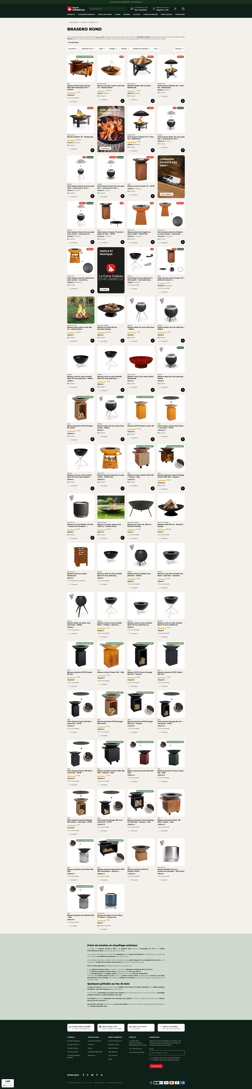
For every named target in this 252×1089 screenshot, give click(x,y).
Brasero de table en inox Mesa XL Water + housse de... (109, 916)
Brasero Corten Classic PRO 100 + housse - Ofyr (140, 476)
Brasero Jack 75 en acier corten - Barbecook (141, 377)
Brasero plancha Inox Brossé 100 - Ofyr (80, 916)
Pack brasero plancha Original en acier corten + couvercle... (170, 233)
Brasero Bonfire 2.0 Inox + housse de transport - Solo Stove (171, 870)
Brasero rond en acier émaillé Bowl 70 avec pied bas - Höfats (80, 377)
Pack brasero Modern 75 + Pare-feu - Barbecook (140, 138)
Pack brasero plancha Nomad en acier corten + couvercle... (80, 279)
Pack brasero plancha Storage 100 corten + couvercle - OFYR (79, 821)
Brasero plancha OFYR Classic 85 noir (79, 673)
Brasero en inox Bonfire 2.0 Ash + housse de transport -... (80, 525)
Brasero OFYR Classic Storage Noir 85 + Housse (139, 673)
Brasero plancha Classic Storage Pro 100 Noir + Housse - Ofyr (140, 821)
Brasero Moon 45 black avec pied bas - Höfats (139, 574)
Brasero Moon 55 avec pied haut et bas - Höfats (110, 427)
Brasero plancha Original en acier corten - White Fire (139, 233)
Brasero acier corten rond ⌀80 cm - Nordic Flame (79, 328)
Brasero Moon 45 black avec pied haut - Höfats (78, 624)
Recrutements (113, 1048)
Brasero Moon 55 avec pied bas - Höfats (171, 377)
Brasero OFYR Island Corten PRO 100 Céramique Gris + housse (78, 87)
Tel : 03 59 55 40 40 (135, 1049)
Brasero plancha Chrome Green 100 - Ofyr (170, 772)
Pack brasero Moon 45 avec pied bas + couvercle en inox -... (171, 138)
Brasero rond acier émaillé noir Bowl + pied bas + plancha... (170, 574)
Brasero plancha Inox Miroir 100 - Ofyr (80, 870)
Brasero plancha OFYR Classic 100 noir (170, 673)
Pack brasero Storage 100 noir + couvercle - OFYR (110, 821)
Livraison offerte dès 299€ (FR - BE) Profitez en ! (126, 2)
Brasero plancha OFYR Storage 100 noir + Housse (140, 722)
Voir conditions (166, 194)
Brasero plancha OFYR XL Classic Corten (138, 870)
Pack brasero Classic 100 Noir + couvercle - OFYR (80, 772)
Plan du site (88, 1082)
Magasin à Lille (113, 1044)
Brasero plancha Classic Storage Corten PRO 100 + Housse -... (171, 476)
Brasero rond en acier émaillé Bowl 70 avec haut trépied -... (79, 476)
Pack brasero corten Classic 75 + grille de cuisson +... (171, 279)
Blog (110, 1059)
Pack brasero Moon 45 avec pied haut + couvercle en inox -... (80, 187)
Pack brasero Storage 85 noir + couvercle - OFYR (170, 722)
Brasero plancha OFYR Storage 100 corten (110, 722)
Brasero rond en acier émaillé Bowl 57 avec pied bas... (109, 574)
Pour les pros (112, 1055)
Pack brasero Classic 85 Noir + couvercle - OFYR (79, 722)
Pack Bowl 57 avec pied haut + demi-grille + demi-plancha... (140, 279)
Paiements (91, 1055)
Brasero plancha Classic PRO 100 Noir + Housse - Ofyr (111, 772)
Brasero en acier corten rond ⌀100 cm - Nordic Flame (109, 525)
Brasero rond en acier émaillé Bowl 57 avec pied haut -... (109, 377)
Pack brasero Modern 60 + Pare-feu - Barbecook (171, 86)
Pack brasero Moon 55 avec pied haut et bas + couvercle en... (80, 233)
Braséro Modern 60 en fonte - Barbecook (139, 86)
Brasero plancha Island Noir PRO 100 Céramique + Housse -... (110, 870)
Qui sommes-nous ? (115, 1041)
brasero (98, 37)
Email (151, 1049)
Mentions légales (99, 1082)
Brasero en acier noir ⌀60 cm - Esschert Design (139, 525)
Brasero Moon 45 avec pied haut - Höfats (140, 328)
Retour (90, 1048)
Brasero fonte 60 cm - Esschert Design (170, 525)
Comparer (73, 101)
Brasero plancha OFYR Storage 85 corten (80, 427)
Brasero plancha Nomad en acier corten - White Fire (110, 476)
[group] (73, 48)
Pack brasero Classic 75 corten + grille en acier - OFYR (110, 233)
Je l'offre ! (104, 289)
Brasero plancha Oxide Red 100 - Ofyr (140, 772)
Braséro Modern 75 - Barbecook (80, 137)
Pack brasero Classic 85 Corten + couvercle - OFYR (170, 427)
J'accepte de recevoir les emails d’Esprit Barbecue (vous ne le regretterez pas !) (166, 1059)
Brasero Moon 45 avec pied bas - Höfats (171, 328)
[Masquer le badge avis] (12, 1081)
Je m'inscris (156, 1066)
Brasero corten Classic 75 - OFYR (141, 186)
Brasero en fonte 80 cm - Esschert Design (107, 328)
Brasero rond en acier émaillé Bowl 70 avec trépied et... (170, 624)
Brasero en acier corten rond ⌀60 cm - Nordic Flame (110, 86)
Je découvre (105, 148)
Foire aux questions (94, 1041)
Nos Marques (112, 1052)
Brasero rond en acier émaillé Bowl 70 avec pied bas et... (139, 624)
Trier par (178, 49)
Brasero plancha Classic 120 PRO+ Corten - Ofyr (169, 821)
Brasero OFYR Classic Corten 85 (140, 426)
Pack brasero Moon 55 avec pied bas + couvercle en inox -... (110, 187)
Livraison (91, 1044)
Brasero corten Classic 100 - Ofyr (110, 672)
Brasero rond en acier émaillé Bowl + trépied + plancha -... (109, 624)
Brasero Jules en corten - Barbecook (77, 574)
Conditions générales (95, 1052)
